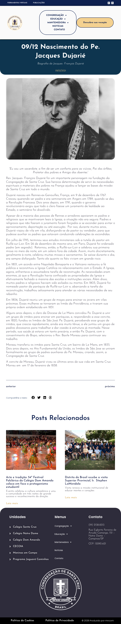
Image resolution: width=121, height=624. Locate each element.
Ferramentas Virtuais (17, 3)
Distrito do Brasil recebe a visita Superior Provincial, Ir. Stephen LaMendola (86, 480)
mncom (109, 620)
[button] (33, 397)
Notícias (57, 26)
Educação (56, 19)
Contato (59, 30)
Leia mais (12, 503)
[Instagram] (112, 3)
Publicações (39, 3)
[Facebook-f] (109, 3)
